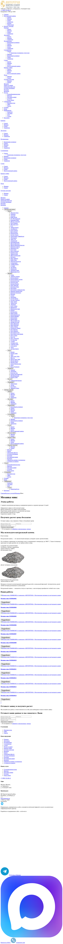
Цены (5, 109)
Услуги (6, 92)
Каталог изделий (8, 26)
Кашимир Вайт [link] (14, 220)
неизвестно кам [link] (14, 322)
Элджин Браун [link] (14, 349)
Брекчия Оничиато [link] (15, 292)
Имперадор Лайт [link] (15, 309)
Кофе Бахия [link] (13, 217)
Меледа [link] (12, 358)
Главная (6, 14)
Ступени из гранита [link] (12, 461)
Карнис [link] (12, 310)
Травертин (10, 22)
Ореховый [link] (13, 371)
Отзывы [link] (6, 478)
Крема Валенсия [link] (15, 315)
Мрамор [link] (12, 394)
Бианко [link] (12, 352)
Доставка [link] (9, 484)
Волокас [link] (12, 294)
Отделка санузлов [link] (9, 79)
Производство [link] (11, 474)
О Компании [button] (8, 472)
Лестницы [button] (10, 399)
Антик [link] (12, 385)
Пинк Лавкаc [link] (14, 326)
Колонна (6, 760)
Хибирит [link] (13, 214)
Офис (8, 104)
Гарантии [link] (10, 483)
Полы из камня (8, 747)
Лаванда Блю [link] (14, 254)
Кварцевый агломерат (13, 42)
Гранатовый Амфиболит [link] (17, 236)
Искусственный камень (13, 66)
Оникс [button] (9, 350)
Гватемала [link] (13, 297)
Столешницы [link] (7, 50)
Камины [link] (6, 27)
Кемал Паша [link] (13, 313)
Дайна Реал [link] (13, 303)
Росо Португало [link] (14, 332)
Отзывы (6, 107)
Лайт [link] (11, 355)
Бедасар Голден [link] (14, 281)
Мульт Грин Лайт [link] (15, 359)
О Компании (7, 101)
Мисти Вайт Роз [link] (15, 320)
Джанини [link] (13, 304)
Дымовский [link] (13, 241)
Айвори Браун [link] (14, 227)
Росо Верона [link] (14, 329)
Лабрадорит (10, 25)
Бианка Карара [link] (14, 284)
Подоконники (8, 742)
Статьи (9, 116)
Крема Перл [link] (13, 319)
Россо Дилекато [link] (14, 366)
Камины (6, 739)
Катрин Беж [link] (13, 312)
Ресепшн (6, 757)
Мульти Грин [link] (14, 362)
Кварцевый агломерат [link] (16, 407)
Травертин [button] (10, 368)
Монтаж (9, 95)
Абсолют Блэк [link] (14, 212)
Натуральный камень (10, 16)
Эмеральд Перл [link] (14, 388)
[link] (10, 7)
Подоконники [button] (11, 405)
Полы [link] (5, 75)
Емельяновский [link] (14, 242)
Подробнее (5, 602)
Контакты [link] (6, 490)
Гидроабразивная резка (13, 94)
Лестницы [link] (7, 35)
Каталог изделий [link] (10, 493)
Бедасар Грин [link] (14, 282)
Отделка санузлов (9, 749)
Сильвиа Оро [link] (14, 343)
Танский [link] (12, 215)
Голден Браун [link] (14, 298)
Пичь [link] (11, 365)
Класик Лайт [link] (14, 377)
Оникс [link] (12, 396)
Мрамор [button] (10, 273)
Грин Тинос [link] (13, 301)
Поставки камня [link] (11, 467)
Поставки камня (11, 97)
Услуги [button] (6, 463)
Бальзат (9, 23)
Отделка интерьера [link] (9, 88)
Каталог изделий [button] (9, 389)
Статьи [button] (9, 487)
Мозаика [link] (6, 84)
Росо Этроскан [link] (14, 338)
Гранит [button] (9, 211)
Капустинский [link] (14, 251)
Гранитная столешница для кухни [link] (23, 417)
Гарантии (10, 112)
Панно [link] (9, 451)
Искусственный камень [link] (17, 431)
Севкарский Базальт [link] (16, 380)
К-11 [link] (11, 226)
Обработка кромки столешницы (13, 761)
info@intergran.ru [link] (5, 798)
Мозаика (6, 751)
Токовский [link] (13, 269)
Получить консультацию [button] (7, 527)
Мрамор (9, 19)
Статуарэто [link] (13, 346)
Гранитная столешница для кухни (19, 53)
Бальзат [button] (10, 379)
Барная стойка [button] (11, 437)
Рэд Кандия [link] (13, 340)
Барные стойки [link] (8, 67)
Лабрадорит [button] (11, 382)
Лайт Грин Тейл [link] (14, 356)
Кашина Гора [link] (14, 252)
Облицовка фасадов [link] (9, 87)
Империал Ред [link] (14, 248)
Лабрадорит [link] (13, 383)
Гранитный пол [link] (14, 489)
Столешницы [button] (11, 414)
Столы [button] (9, 425)
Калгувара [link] (13, 249)
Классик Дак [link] (14, 373)
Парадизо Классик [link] (15, 261)
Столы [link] (6, 60)
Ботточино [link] (13, 288)
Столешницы (7, 744)
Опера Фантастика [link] (15, 364)
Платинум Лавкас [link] (15, 328)
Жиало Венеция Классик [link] (17, 245)
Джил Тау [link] (13, 239)
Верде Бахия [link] (13, 232)
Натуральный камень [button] (10, 209)
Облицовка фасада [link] (12, 452)
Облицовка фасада (9, 754)
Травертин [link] (13, 397)
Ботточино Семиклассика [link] (17, 289)
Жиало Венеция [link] (14, 243)
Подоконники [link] (8, 41)
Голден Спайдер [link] (15, 300)
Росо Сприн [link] (13, 335)
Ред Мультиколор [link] (15, 218)
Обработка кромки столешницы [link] (16, 460)
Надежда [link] (12, 257)
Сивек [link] (12, 275)
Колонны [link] (6, 91)
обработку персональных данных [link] (21, 529)
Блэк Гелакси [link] (14, 230)
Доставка (9, 113)
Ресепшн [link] (6, 89)
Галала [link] (12, 295)
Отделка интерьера (9, 755)
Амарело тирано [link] (15, 276)
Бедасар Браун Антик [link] (16, 279)
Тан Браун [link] (13, 267)
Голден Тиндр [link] (14, 235)
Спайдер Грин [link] (14, 344)
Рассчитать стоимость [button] (7, 721)
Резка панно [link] (10, 470)
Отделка (9, 98)
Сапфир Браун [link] (14, 264)
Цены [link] (5, 479)
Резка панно (10, 100)
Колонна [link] (9, 458)
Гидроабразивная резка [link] (13, 464)
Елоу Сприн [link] (13, 306)
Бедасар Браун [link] (14, 278)
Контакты (6, 118)
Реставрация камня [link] (12, 457)
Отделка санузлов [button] (12, 445)
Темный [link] (12, 370)
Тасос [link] (12, 347)
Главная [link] (6, 208)
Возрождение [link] (14, 233)
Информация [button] (8, 481)
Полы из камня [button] (11, 432)
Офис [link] (8, 475)
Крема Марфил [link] (14, 316)
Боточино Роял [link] (14, 287)
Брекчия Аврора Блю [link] (16, 291)
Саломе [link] (12, 341)
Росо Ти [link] (12, 337)
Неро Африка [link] (14, 258)
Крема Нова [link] (13, 318)
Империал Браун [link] (15, 246)
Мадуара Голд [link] (14, 224)
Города (9, 106)
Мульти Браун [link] (14, 361)
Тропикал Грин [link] (14, 270)
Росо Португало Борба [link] (16, 334)
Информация (7, 110)
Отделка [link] (9, 469)
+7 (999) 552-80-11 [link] (6, 10)
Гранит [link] (12, 393)
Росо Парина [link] (14, 223)
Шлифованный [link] (14, 376)
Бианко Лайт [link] (14, 353)
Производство (11, 103)
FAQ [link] (8, 486)
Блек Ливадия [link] (14, 285)
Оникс (9, 20)
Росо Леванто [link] (14, 331)
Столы (6, 745)
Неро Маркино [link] (14, 323)
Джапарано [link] (13, 238)
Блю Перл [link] (13, 386)
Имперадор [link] (13, 307)
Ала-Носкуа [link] (13, 229)
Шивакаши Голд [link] (15, 272)
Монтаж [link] (9, 466)
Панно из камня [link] (8, 85)
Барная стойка (8, 748)
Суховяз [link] (12, 266)
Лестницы (7, 741)
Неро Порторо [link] (14, 325)
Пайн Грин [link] (13, 260)
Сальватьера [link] (13, 263)
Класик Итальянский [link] (16, 374)
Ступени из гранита (9, 763)
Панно (6, 752)
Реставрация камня (9, 758)
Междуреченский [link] (15, 255)
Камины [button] (10, 391)
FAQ (8, 115)
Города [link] (9, 476)
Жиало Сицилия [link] (15, 221)
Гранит (9, 17)
